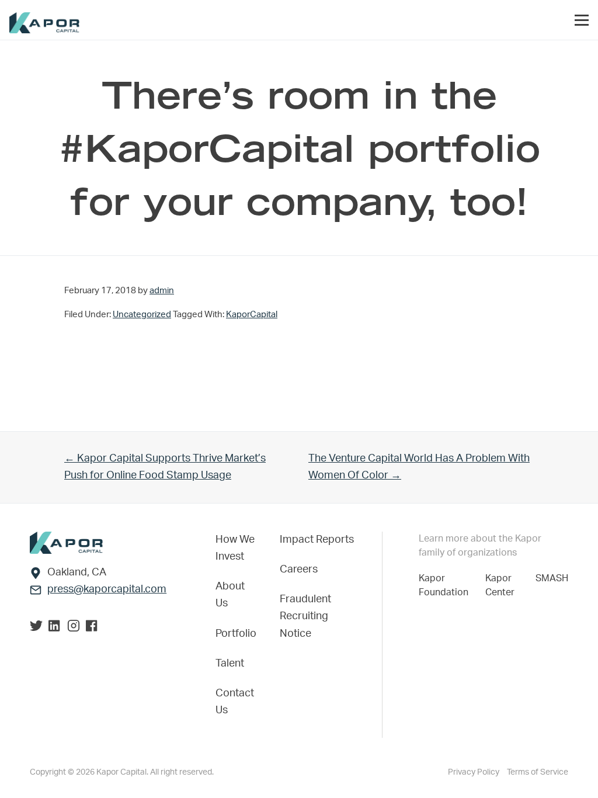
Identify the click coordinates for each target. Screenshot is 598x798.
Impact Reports (317, 540)
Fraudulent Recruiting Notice (305, 616)
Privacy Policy (474, 772)
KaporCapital (251, 314)
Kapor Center (502, 585)
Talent (229, 663)
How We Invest (235, 548)
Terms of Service (537, 772)
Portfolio (235, 634)
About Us (230, 595)
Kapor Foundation (446, 585)
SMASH (552, 578)
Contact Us (234, 702)
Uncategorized (142, 314)
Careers (299, 569)
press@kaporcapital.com (106, 589)
